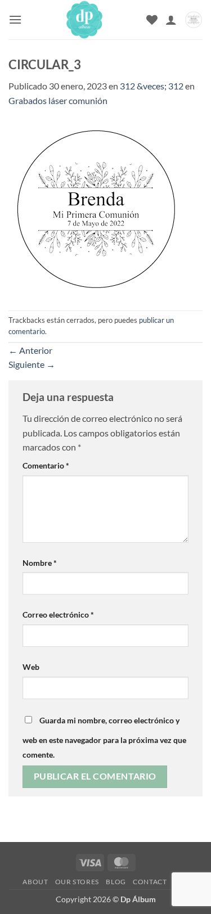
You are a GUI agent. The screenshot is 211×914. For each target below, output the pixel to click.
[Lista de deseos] (152, 19)
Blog (115, 881)
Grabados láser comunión (57, 100)
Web (31, 667)
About (35, 881)
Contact (150, 881)
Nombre (40, 563)
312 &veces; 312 (151, 85)
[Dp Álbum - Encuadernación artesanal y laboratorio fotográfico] (84, 19)
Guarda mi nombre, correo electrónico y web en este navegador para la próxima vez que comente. (104, 737)
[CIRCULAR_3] (96, 207)
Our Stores (77, 881)
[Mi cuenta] (171, 19)
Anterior (30, 350)
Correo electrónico (58, 614)
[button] (15, 19)
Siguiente (31, 364)
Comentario (46, 465)
